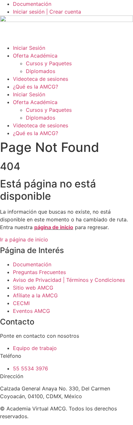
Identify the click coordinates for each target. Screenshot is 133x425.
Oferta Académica (35, 55)
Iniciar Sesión (29, 48)
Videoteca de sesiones (40, 79)
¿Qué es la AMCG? (35, 86)
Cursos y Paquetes (49, 63)
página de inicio (53, 227)
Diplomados (40, 71)
